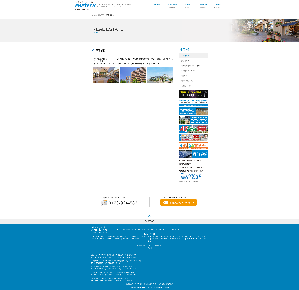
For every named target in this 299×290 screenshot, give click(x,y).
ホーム (157, 5)
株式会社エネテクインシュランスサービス (106, 239)
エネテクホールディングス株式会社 (103, 236)
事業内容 (172, 5)
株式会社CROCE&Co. (177, 239)
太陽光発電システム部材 (191, 66)
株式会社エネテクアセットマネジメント (136, 239)
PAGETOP (149, 221)
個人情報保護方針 (143, 229)
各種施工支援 (186, 86)
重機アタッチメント (189, 71)
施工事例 (187, 5)
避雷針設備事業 (187, 81)
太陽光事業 (185, 61)
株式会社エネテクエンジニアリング (194, 236)
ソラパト (149, 248)
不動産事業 (185, 56)
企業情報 (203, 5)
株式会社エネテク (123, 236)
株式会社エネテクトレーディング (141, 236)
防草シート (186, 76)
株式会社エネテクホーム (160, 239)
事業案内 (101, 15)
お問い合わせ (217, 5)
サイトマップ (177, 229)
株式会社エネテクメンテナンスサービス (166, 236)
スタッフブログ (166, 229)
